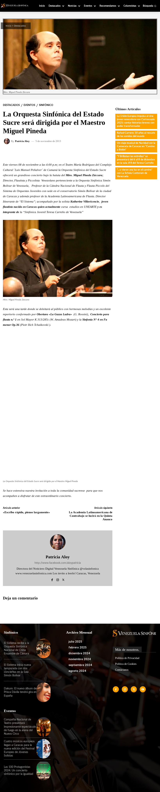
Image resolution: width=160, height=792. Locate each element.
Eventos (29, 105)
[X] (63, 579)
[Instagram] (57, 579)
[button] (149, 6)
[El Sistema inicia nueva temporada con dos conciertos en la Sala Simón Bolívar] (43, 670)
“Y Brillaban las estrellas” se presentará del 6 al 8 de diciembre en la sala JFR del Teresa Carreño (136, 159)
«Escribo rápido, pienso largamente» (26, 512)
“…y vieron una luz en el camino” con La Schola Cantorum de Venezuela (134, 173)
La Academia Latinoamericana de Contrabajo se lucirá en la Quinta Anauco (90, 516)
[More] (102, 153)
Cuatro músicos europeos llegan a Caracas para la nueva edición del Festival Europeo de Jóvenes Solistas (19, 748)
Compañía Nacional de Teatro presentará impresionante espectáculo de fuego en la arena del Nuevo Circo (20, 726)
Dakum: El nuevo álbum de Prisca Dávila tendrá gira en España (20, 692)
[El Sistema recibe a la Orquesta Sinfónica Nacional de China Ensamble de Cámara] (43, 648)
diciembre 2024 (79, 653)
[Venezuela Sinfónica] (16, 6)
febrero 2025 (77, 647)
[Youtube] (143, 689)
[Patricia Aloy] (7, 141)
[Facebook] (52, 579)
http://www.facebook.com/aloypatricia (58, 563)
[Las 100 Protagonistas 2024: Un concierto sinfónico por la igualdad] (43, 770)
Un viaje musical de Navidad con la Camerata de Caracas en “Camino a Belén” (136, 146)
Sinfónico (46, 105)
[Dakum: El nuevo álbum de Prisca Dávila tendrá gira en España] (43, 692)
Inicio (8, 26)
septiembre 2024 (80, 665)
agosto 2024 (77, 671)
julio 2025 (75, 641)
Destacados (20, 26)
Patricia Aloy (22, 141)
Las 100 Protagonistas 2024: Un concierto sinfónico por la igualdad (18, 770)
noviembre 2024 (79, 659)
